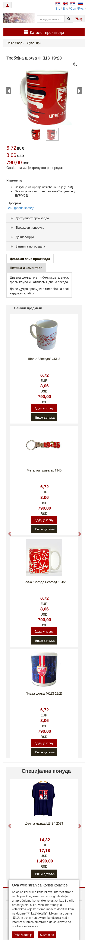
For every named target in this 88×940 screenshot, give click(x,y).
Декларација (25, 236)
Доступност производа (32, 218)
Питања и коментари (26, 267)
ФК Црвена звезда (20, 207)
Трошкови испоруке (30, 227)
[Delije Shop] (18, 18)
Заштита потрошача (30, 246)
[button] (7, 531)
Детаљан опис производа (30, 258)
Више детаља (45, 417)
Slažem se (47, 935)
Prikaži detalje (23, 935)
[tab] (44, 218)
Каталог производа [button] (47, 32)
